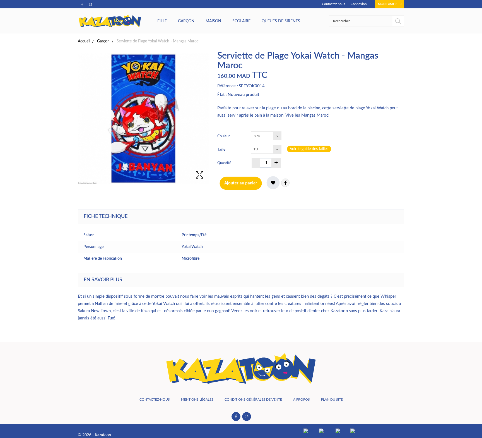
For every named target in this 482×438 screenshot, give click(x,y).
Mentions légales (197, 399)
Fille (162, 21)
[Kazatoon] (110, 20)
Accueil (84, 41)
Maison (213, 21)
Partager (285, 183)
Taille (221, 149)
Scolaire (241, 21)
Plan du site (332, 399)
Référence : (227, 86)
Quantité (224, 163)
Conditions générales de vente (253, 399)
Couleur (224, 136)
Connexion (359, 4)
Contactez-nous (333, 4)
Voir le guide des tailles (309, 149)
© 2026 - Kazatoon (94, 435)
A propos (301, 399)
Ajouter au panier (240, 183)
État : (222, 95)
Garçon (186, 21)
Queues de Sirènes (281, 21)
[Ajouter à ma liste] (273, 182)
